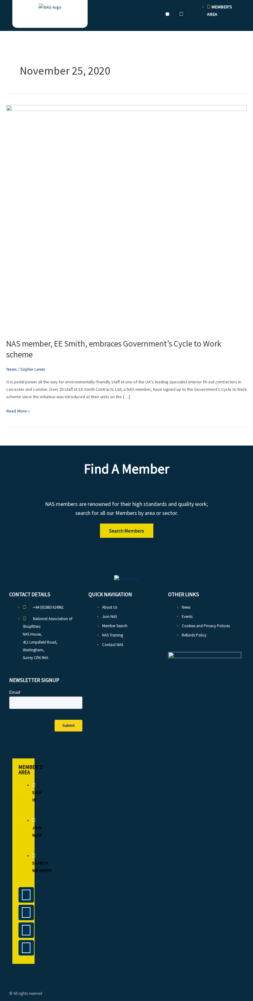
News (11, 369)
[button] (167, 14)
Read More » (18, 410)
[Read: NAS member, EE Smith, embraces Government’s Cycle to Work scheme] (126, 218)
